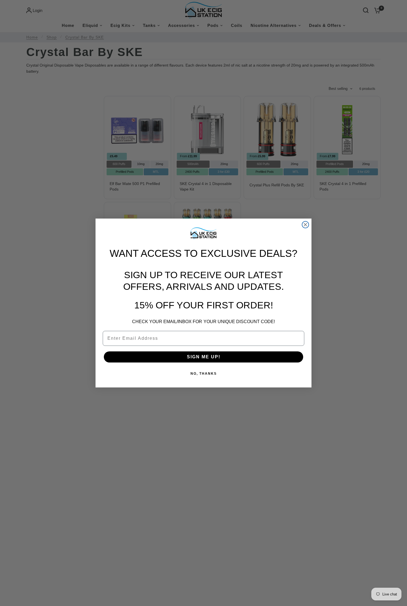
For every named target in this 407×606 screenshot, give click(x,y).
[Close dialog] (305, 224)
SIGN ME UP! (203, 356)
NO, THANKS (203, 374)
